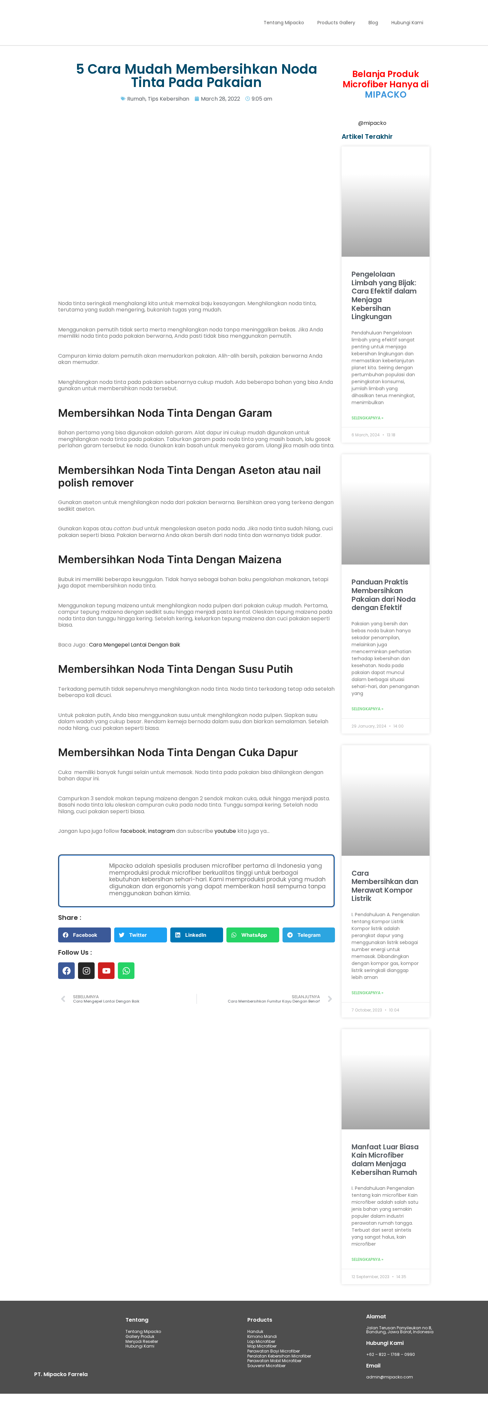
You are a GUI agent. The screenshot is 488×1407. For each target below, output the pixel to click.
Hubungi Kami (407, 22)
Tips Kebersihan (168, 99)
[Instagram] (86, 970)
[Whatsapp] (126, 970)
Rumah (136, 99)
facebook (133, 831)
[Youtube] (106, 970)
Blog (373, 22)
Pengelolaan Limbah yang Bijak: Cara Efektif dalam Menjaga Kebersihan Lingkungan (384, 295)
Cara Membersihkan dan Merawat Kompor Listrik (385, 886)
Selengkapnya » (367, 418)
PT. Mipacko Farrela (61, 1374)
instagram (162, 831)
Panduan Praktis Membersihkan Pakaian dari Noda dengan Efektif (384, 594)
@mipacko (372, 123)
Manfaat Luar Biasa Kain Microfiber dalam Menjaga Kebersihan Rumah (385, 1159)
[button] (84, 934)
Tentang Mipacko (284, 22)
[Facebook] (66, 970)
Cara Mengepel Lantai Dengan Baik (134, 645)
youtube (225, 831)
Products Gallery (336, 22)
